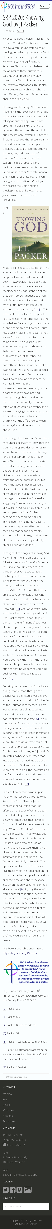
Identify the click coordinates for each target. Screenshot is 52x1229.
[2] (18, 430)
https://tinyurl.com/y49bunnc (20, 953)
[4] (18, 608)
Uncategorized (20, 1077)
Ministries (8, 1110)
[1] (41, 309)
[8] (22, 889)
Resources (9, 1121)
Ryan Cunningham (29, 1223)
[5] (11, 678)
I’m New (7, 1094)
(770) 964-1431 (17, 1145)
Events (7, 1099)
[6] (37, 719)
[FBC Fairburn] (18, 10)
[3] (34, 545)
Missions (8, 1116)
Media (6, 1105)
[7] (27, 783)
